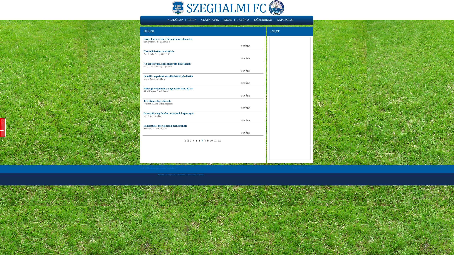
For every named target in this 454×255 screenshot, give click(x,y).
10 (211, 140)
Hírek (168, 174)
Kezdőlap (161, 174)
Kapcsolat (201, 174)
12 (219, 140)
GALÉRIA (243, 19)
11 (215, 140)
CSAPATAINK (210, 19)
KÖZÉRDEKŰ (263, 19)
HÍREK (192, 19)
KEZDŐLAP (175, 19)
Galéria (173, 174)
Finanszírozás (191, 174)
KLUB (228, 19)
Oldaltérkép (310, 168)
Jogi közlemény (298, 168)
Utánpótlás (181, 174)
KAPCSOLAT (285, 19)
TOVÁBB (245, 46)
